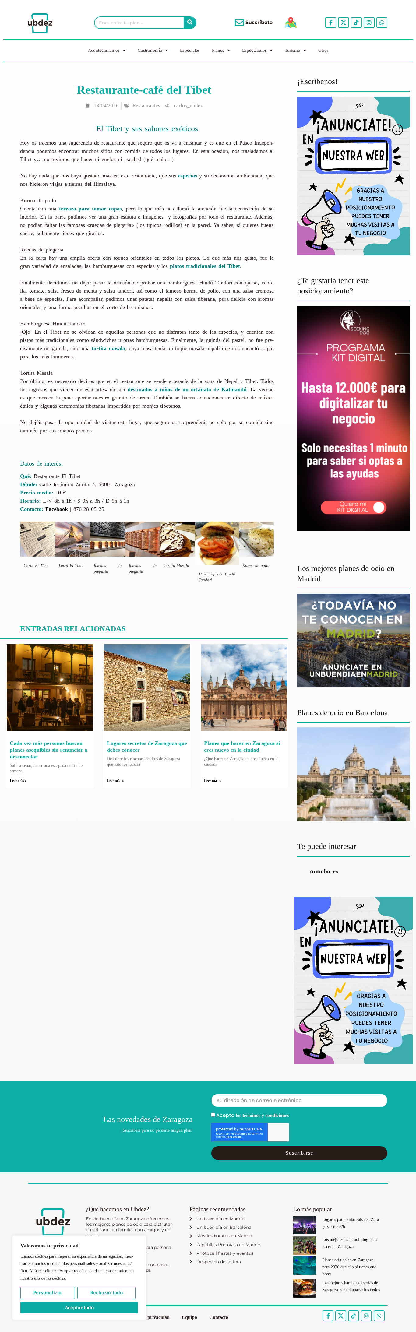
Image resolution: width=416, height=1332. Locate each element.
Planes (218, 50)
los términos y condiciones (262, 1115)
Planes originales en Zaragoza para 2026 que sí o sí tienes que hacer (349, 1267)
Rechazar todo (106, 1292)
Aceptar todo (79, 1307)
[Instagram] (369, 22)
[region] (79, 1277)
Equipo (189, 1317)
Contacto (218, 1317)
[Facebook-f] (330, 22)
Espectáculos (254, 50)
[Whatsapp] (381, 22)
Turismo (292, 50)
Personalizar (47, 1292)
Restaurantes (146, 105)
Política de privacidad (147, 1317)
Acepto (252, 1115)
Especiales (190, 50)
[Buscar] (190, 22)
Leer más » (18, 780)
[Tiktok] (356, 22)
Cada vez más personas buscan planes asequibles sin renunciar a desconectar (48, 750)
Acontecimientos (104, 50)
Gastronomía (150, 50)
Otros (323, 50)
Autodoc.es (323, 871)
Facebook (56, 509)
